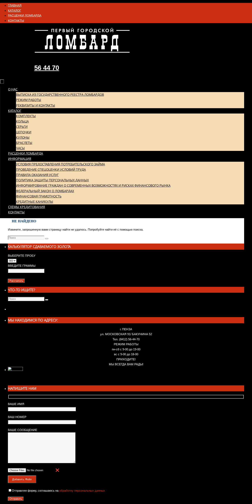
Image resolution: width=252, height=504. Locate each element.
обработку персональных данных (81, 490)
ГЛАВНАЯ (14, 5)
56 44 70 (46, 67)
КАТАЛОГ (14, 10)
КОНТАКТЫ (16, 20)
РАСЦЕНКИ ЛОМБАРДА (24, 15)
